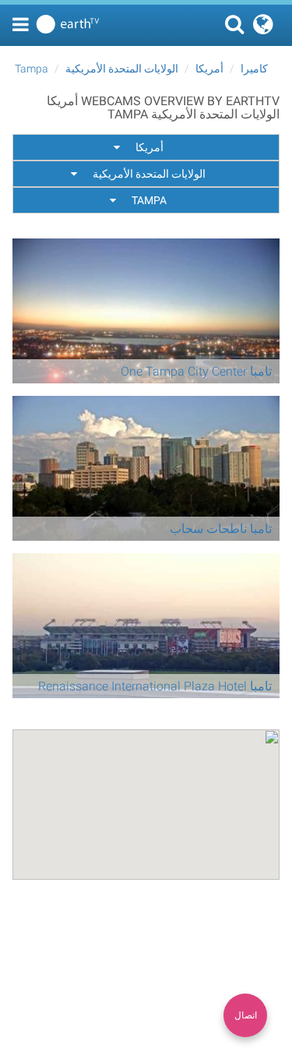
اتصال (245, 1015)
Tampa (31, 68)
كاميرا (254, 68)
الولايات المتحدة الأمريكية (121, 68)
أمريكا (209, 68)
